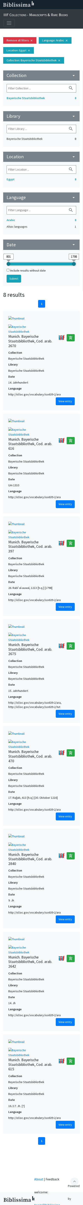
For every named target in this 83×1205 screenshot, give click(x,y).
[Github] (72, 4)
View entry (65, 401)
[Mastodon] (58, 4)
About (38, 1179)
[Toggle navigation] (9, 23)
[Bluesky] (51, 4)
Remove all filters (20, 40)
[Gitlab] (78, 4)
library (41, 116)
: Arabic (55, 40)
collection (41, 75)
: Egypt (18, 50)
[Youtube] (65, 4)
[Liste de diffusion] (37, 4)
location (41, 157)
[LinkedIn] (44, 4)
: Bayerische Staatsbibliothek (34, 60)
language (41, 197)
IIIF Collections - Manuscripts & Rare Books (35, 14)
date (41, 245)
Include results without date (28, 270)
